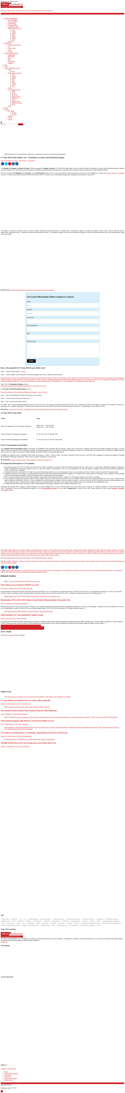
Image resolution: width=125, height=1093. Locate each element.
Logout (10, 119)
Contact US (7, 1077)
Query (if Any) (31, 341)
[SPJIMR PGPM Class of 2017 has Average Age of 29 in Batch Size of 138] (62, 739)
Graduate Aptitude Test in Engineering (111, 921)
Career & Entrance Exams (11, 68)
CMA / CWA (12, 48)
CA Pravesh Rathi (26, 736)
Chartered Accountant (14, 45)
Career (10, 70)
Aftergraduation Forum (49, 488)
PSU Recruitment (73, 925)
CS (9, 46)
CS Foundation (56, 570)
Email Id (29, 309)
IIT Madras (76, 923)
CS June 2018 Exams (86, 570)
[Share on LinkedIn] (13, 163)
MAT (13, 35)
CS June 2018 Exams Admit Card (102, 570)
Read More (4, 942)
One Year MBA (12, 20)
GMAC (92, 921)
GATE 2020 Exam (56, 921)
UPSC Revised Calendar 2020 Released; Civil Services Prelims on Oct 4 (27, 721)
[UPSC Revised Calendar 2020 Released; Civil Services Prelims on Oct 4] (62, 717)
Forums (6, 109)
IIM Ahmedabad (30, 923)
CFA (9, 50)
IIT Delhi (69, 923)
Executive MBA (13, 25)
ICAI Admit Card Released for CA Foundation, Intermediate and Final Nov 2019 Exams (34, 733)
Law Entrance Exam (45, 925)
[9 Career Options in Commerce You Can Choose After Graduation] (62, 697)
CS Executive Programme (88, 919)
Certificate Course (13, 26)
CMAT (14, 31)
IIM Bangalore (45, 923)
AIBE (13, 91)
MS (9, 58)
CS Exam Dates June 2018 (30, 570)
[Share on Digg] (16, 163)
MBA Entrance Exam (62, 925)
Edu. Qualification (32, 325)
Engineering (11, 55)
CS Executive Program (45, 570)
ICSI (31, 168)
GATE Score (85, 921)
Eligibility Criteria (5, 921)
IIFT (13, 79)
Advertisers (7, 1075)
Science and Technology (11, 53)
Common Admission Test (58, 919)
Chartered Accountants (45, 919)
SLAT (13, 104)
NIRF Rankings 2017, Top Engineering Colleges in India (22, 615)
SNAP (14, 38)
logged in (11, 635)
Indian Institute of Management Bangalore (91, 923)
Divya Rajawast (26, 704)
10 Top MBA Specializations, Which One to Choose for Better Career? (22, 628)
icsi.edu (23, 371)
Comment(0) (31, 160)
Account (14, 114)
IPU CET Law (16, 96)
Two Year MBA (12, 22)
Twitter (5, 490)
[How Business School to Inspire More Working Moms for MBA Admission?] (62, 707)
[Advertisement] (62, 139)
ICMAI (18, 923)
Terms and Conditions (10, 1078)
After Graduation (27, 588)
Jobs (13, 71)
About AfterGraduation (11, 1073)
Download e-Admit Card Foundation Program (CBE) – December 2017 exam (23, 386)
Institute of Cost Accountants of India (30, 925)
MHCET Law (16, 101)
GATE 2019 (28, 921)
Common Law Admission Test (73, 919)
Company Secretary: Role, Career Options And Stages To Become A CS (31, 460)
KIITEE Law (15, 98)
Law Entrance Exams (14, 89)
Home (6, 1072)
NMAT (14, 36)
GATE (10, 88)
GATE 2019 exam (37, 921)
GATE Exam (65, 921)
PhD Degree (11, 61)
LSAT (13, 99)
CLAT (13, 93)
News (6, 108)
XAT (13, 40)
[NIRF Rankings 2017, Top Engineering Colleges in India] (62, 611)
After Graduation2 (22, 603)
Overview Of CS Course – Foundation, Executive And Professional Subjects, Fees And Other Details (38, 409)
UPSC (6, 66)
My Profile (11, 111)
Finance (10, 51)
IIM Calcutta (54, 923)
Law (5, 65)
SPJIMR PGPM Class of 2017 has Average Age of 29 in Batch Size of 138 (28, 743)
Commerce (7, 43)
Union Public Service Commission (87, 925)
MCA (9, 60)
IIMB (38, 923)
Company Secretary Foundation (115, 173)
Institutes (10, 41)
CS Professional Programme (112, 919)
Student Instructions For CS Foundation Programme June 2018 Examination (32, 290)
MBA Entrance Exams (14, 28)
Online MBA (12, 23)
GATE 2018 (20, 921)
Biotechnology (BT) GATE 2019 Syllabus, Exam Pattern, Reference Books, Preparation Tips (35, 600)
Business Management (10, 18)
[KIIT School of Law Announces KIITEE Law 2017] (62, 581)
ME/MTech (11, 56)
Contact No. (30, 317)
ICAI (3, 923)
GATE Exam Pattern (75, 921)
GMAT (14, 33)
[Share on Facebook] (2, 163)
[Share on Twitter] (6, 163)
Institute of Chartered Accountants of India (111, 923)
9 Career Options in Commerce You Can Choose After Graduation (26, 700)
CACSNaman (22, 160)
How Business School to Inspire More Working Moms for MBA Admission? (29, 710)
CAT (13, 30)
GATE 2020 (46, 921)
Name (28, 301)
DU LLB (14, 94)
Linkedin (114, 488)
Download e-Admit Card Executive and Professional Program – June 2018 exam (24, 392)
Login (10, 118)
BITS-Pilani (14, 919)
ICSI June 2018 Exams (15, 572)
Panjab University (17, 103)
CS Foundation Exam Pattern (70, 570)
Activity (14, 113)
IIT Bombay (62, 923)
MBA (53, 925)
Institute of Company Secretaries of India (35, 572)
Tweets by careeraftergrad (8, 1068)
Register (10, 116)
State (28, 333)
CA (20, 919)
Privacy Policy (8, 1080)
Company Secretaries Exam (13, 570)
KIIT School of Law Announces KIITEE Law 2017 (20, 585)
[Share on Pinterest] (9, 163)
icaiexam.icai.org (10, 923)
